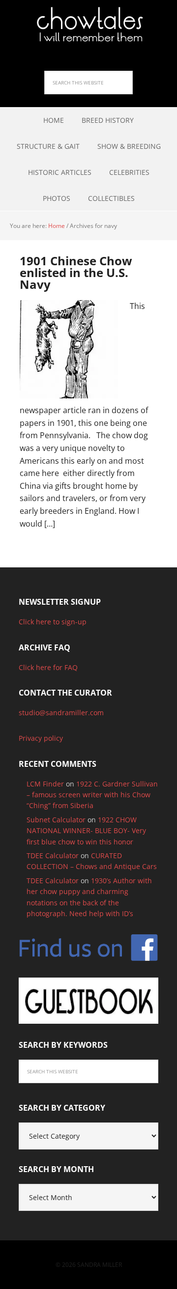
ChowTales (88, 24)
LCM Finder (45, 783)
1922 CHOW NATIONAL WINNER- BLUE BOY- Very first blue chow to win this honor (86, 830)
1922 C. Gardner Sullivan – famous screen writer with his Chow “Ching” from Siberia (92, 795)
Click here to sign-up (53, 621)
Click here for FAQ (48, 667)
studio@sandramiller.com (61, 712)
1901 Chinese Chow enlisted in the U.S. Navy (76, 272)
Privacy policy (41, 738)
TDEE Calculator (53, 855)
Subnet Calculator (56, 819)
